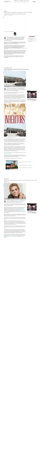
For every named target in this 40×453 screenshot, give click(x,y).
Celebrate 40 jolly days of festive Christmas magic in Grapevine (25, 165)
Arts (28, 0)
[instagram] (34, 1)
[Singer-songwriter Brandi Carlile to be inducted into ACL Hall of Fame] (15, 191)
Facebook (11, 236)
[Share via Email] (3, 18)
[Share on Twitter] (3, 17)
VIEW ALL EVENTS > (34, 100)
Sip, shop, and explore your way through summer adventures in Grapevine (25, 162)
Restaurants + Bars (16, 0)
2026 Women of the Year (21, 209)
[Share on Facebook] (3, 16)
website (18, 158)
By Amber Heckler (5, 70)
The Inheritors (5, 92)
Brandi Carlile (20, 201)
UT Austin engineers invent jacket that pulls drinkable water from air (32, 41)
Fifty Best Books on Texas (7, 153)
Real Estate (27, 0)
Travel (24, 0)
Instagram (8, 236)
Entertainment (21, 0)
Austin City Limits (16, 200)
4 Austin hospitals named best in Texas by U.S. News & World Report (32, 38)
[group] (6, 33)
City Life (19, 0)
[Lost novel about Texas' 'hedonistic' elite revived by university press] (15, 79)
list (10, 153)
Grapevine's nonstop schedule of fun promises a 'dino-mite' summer (25, 167)
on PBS (22, 236)
